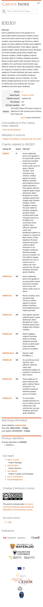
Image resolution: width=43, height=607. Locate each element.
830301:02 (7, 296)
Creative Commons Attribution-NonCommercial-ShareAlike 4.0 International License (19, 507)
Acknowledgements (15, 480)
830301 (6, 153)
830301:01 (7, 276)
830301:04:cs (8, 353)
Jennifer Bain (12, 465)
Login (9, 522)
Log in (22, 118)
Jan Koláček (12, 471)
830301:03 (7, 315)
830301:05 (7, 360)
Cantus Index (20, 425)
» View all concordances (11, 130)
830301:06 (7, 379)
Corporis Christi (28, 95)
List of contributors (15, 477)
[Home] (16, 3)
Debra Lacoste (13, 460)
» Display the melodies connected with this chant (21, 139)
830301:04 (7, 334)
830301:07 (7, 398)
